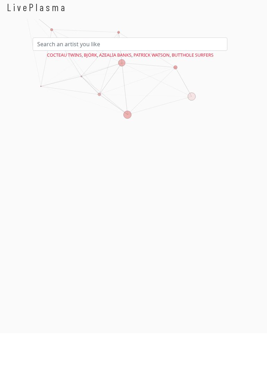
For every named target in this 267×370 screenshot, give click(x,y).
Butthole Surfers (192, 55)
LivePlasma (37, 7)
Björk (90, 55)
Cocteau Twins (64, 55)
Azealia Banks (115, 55)
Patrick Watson (152, 55)
